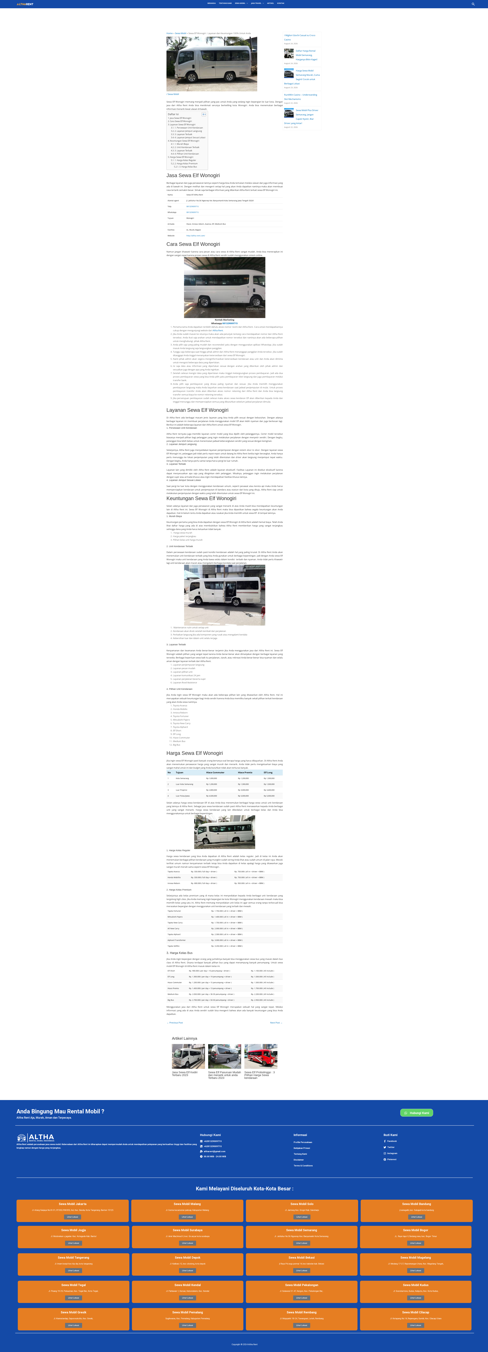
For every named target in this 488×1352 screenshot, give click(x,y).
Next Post (276, 1022)
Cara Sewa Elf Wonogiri (181, 121)
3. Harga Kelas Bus (188, 166)
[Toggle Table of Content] (202, 114)
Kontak (280, 3)
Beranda (212, 3)
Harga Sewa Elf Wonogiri (181, 157)
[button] (473, 4)
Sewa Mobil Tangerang (73, 1257)
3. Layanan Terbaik (183, 134)
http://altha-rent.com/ (195, 235)
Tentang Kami (225, 3)
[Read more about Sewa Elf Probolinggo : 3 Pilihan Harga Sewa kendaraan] (260, 1056)
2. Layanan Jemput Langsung (188, 131)
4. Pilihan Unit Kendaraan (187, 153)
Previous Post (175, 1022)
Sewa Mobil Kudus (416, 1285)
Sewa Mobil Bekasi (302, 1257)
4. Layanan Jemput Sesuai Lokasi (190, 137)
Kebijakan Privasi (302, 1148)
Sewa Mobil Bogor (415, 1230)
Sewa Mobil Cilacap (415, 1312)
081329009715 (192, 206)
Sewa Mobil (173, 94)
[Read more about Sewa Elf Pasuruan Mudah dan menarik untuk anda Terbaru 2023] (224, 1056)
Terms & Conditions (303, 1165)
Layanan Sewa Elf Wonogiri (182, 124)
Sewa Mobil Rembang (302, 1312)
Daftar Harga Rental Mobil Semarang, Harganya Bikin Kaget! (306, 55)
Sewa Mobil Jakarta (72, 1204)
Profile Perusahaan (303, 1142)
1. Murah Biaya (182, 144)
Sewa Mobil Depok (187, 1257)
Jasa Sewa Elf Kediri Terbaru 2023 (184, 1074)
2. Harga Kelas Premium (186, 163)
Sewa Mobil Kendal (187, 1285)
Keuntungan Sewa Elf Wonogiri (184, 140)
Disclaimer (299, 1160)
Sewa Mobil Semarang (301, 1230)
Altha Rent (218, 330)
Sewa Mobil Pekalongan (301, 1285)
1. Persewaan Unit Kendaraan (189, 127)
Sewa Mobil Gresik (73, 1312)
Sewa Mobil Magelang (415, 1257)
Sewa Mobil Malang (187, 1204)
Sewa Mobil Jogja (73, 1230)
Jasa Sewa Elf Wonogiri (180, 118)
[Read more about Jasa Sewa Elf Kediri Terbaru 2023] (188, 1056)
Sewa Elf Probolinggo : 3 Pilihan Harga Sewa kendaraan (259, 1075)
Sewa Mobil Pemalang (187, 1312)
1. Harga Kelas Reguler (185, 160)
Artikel (270, 3)
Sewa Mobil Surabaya (187, 1230)
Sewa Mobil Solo (302, 1204)
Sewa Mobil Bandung (416, 1204)
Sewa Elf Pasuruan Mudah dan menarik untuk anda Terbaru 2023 (224, 1075)
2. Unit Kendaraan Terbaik (187, 147)
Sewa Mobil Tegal (73, 1285)
